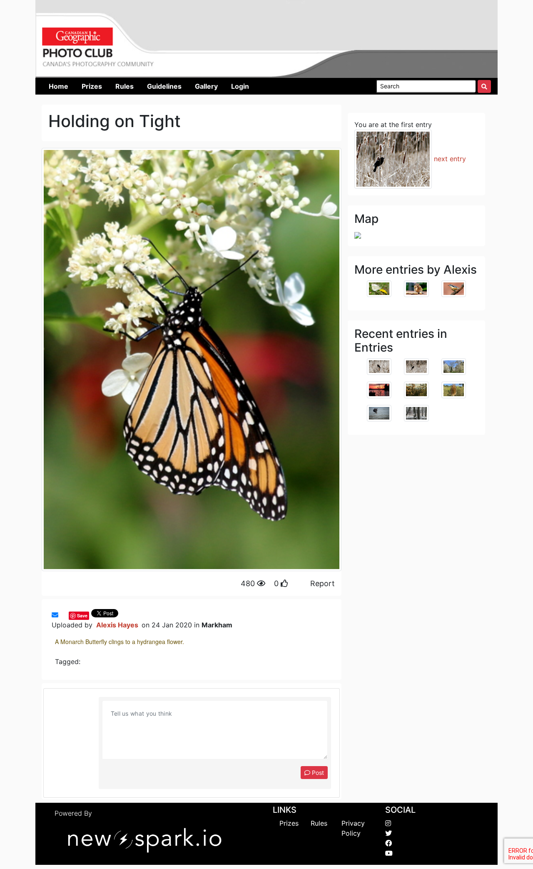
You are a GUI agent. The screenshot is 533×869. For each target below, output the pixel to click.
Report (322, 583)
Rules (319, 823)
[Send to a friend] (55, 615)
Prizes (289, 823)
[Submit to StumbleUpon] (67, 615)
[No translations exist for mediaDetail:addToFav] (62, 615)
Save (82, 615)
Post (317, 772)
